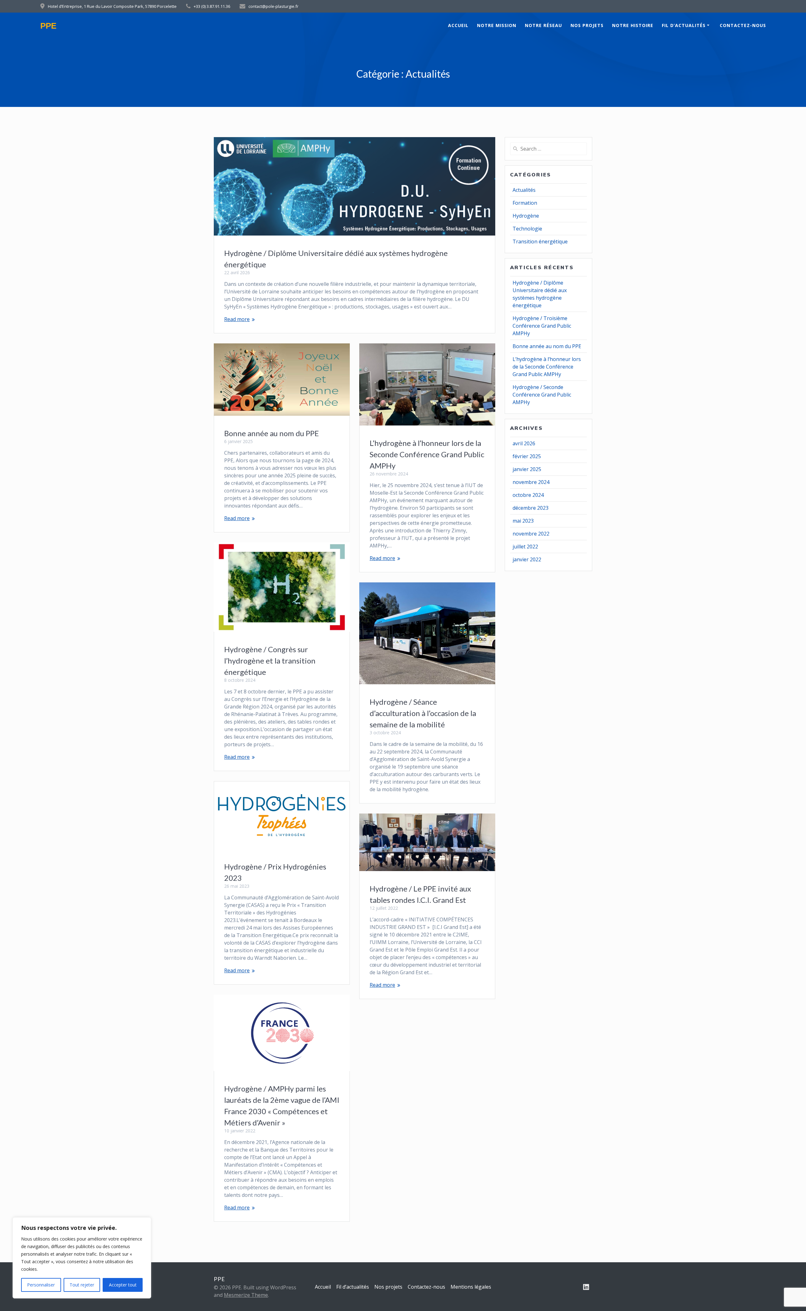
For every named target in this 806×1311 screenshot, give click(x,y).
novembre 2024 (531, 482)
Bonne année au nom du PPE (271, 433)
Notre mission (496, 25)
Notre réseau (543, 25)
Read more (237, 319)
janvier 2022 (527, 559)
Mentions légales (471, 1286)
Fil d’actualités (684, 25)
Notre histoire (632, 25)
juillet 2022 (525, 546)
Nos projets (587, 25)
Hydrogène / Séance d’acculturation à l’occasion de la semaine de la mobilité (423, 713)
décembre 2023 (530, 507)
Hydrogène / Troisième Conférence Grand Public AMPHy (542, 326)
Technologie (527, 228)
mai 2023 (523, 520)
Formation (525, 202)
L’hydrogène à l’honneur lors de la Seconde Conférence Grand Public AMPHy (427, 454)
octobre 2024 (528, 495)
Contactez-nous (743, 25)
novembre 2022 (531, 533)
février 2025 (527, 456)
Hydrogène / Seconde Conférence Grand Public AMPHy (542, 395)
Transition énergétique (540, 241)
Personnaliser (41, 1285)
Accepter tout (123, 1285)
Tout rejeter (82, 1285)
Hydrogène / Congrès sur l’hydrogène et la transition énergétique (269, 660)
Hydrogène (526, 215)
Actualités (524, 189)
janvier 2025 (527, 469)
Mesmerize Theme (246, 1295)
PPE (48, 26)
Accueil (458, 25)
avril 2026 (524, 443)
